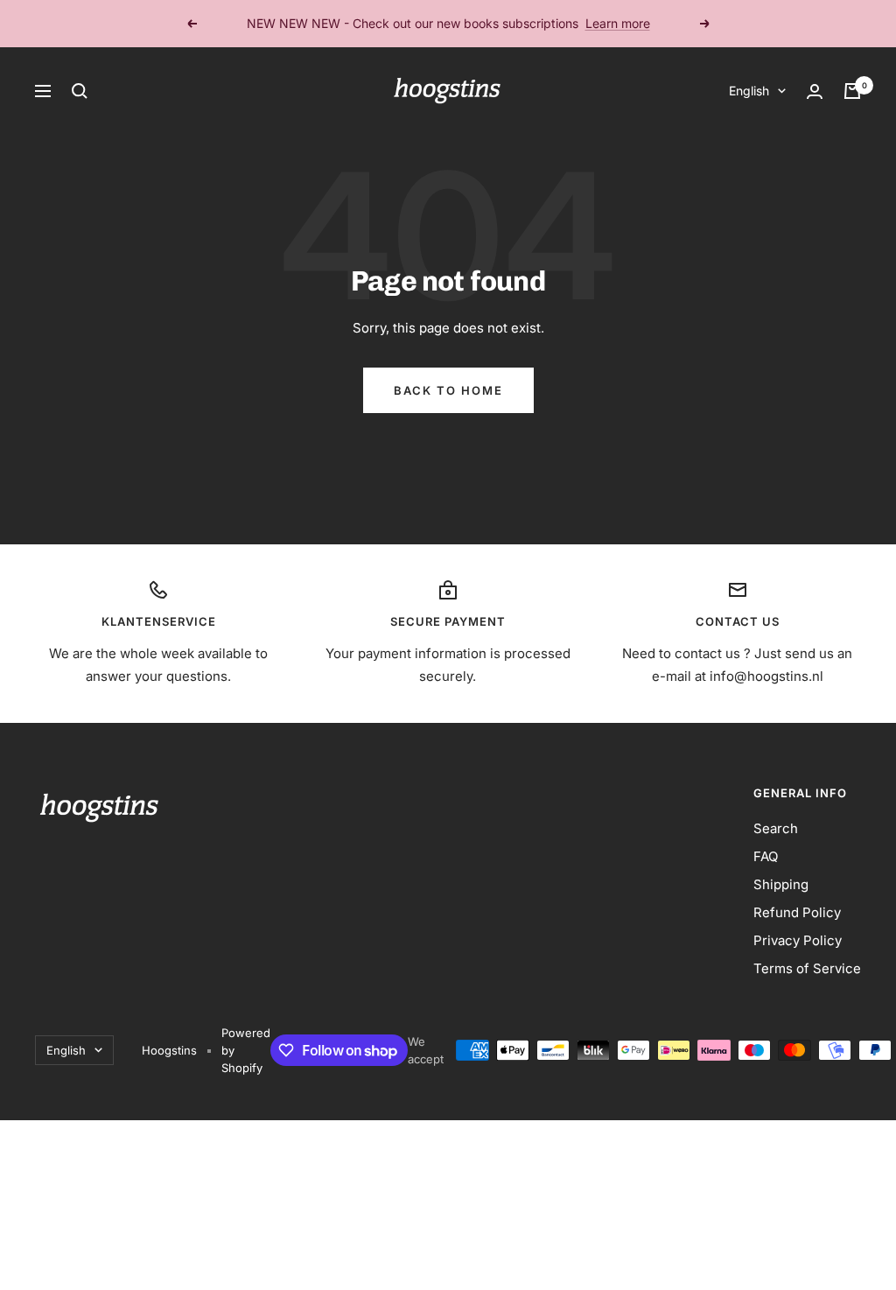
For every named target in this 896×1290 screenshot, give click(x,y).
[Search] (80, 91)
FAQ (765, 856)
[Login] (814, 91)
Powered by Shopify (245, 1050)
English (749, 90)
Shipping (780, 884)
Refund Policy (797, 912)
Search (775, 828)
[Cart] (852, 91)
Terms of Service (807, 968)
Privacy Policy (797, 940)
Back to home (448, 390)
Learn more (617, 23)
